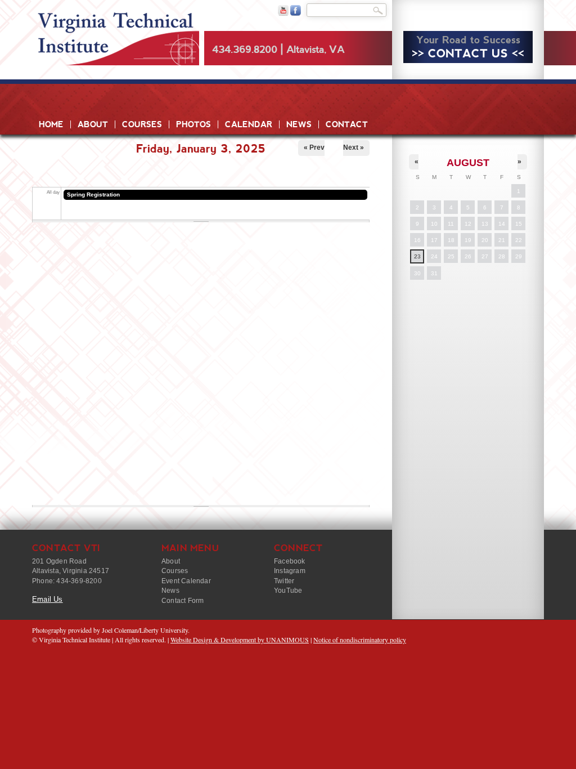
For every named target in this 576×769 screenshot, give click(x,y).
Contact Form (182, 601)
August (468, 162)
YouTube (288, 590)
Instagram (289, 571)
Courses (142, 124)
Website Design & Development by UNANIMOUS (239, 639)
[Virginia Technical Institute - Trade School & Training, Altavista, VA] (115, 34)
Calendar (248, 124)
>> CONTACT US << (468, 53)
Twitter (284, 581)
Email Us (47, 599)
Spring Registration (93, 194)
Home (51, 124)
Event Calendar (186, 581)
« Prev (314, 147)
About (93, 124)
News (299, 124)
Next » (353, 147)
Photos (193, 124)
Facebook (289, 561)
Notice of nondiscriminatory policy (359, 639)
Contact (347, 124)
